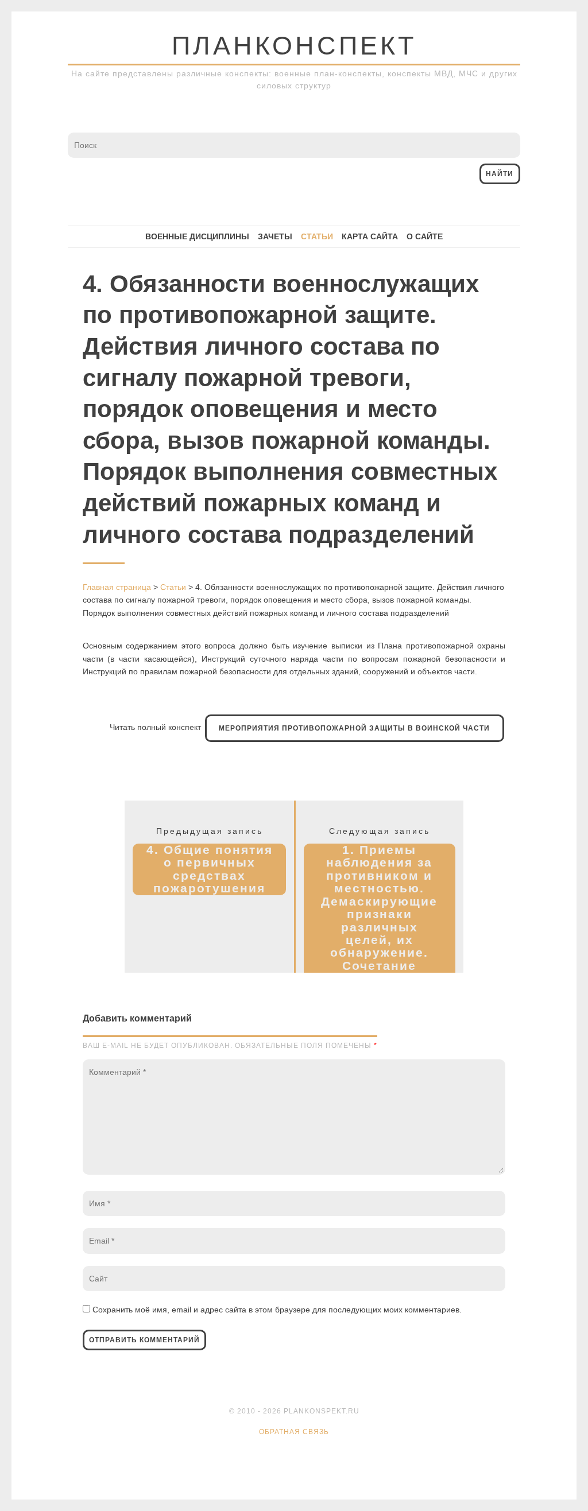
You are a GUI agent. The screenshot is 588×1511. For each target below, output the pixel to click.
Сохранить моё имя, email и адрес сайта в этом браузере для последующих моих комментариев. (277, 1309)
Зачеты (275, 236)
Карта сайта (370, 236)
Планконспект (294, 45)
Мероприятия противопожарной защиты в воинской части (354, 728)
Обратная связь (294, 1432)
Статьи (317, 236)
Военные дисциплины (197, 236)
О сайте (425, 236)
